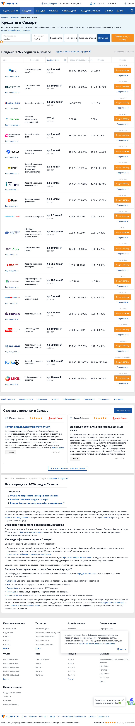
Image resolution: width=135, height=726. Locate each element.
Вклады (40, 10)
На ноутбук (104, 677)
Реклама (33, 716)
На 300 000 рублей (11, 675)
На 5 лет (39, 667)
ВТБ (8, 584)
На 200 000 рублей (11, 671)
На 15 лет (39, 675)
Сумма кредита (9, 36)
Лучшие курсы (50, 3)
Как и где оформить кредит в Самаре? (29, 499)
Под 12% (71, 671)
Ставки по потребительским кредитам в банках (34, 495)
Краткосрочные (42, 659)
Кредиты (27, 10)
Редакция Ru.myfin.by (58, 478)
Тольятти (7, 696)
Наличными (71, 37)
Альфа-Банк (12, 588)
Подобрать (103, 37)
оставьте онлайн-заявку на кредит (16, 30)
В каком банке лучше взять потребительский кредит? (37, 503)
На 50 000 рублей (10, 663)
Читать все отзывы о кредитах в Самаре (67, 468)
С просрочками (106, 628)
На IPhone (104, 666)
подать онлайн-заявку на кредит (26, 605)
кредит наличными (87, 573)
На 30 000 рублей (10, 659)
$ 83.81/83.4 (64, 3)
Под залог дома (42, 628)
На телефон (105, 670)
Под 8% (71, 659)
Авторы (92, 716)
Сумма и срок (53, 60)
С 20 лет (6, 644)
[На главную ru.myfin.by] (9, 716)
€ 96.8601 (112, 3)
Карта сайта (103, 716)
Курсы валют (10, 10)
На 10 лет (39, 671)
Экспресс (72, 628)
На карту (55, 399)
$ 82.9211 (101, 3)
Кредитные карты (91, 10)
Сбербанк (11, 580)
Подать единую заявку (122, 38)
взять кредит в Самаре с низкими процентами (29, 554)
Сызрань (7, 700)
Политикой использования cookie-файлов (97, 643)
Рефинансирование (71, 399)
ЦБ (94, 3)
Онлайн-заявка (26, 399)
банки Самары (108, 517)
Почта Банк (12, 591)
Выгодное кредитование (31, 532)
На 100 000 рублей (11, 667)
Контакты (43, 716)
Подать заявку (122, 70)
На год (38, 663)
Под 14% (71, 675)
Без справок (56, 37)
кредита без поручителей (16, 517)
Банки (120, 10)
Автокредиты (69, 10)
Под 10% (71, 667)
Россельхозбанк (14, 595)
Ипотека (53, 10)
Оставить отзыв (123, 410)
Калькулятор (89, 399)
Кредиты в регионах (12, 692)
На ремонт (104, 673)
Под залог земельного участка (48, 632)
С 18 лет (6, 636)
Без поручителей (87, 37)
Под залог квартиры (44, 644)
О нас (24, 716)
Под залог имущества (44, 636)
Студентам (8, 632)
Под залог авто (42, 640)
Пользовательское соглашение (71, 716)
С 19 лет (6, 640)
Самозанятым (9, 628)
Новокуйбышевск (11, 704)
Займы (109, 10)
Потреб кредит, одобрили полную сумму (27, 426)
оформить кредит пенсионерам (77, 557)
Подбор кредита (8, 399)
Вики (52, 716)
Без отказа (118, 399)
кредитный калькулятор (112, 602)
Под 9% (71, 663)
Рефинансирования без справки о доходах (114, 660)
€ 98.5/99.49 (76, 3)
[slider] (1, 41)
